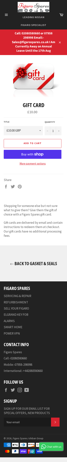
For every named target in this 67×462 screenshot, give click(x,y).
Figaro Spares (20, 438)
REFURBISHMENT (16, 302)
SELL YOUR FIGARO (16, 308)
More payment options (33, 163)
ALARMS (9, 321)
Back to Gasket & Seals (35, 263)
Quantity (50, 122)
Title (6, 122)
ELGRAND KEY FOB (16, 315)
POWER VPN (12, 333)
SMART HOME (13, 327)
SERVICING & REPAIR (17, 296)
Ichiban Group (35, 438)
